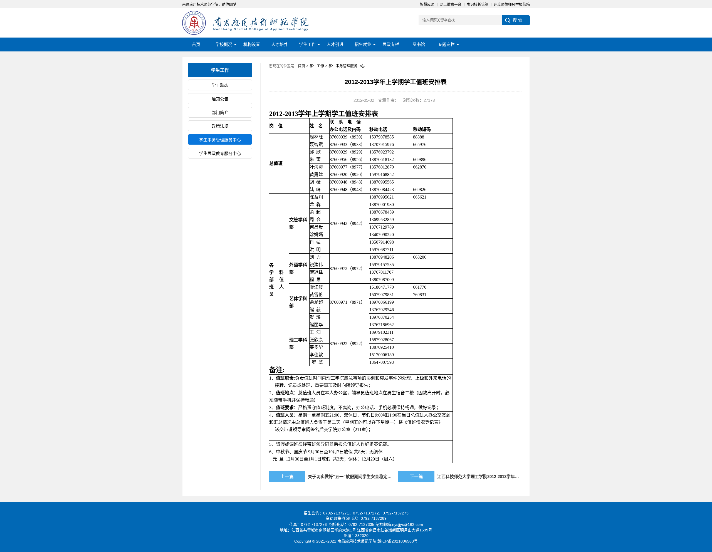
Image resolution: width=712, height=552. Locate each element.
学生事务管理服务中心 (220, 139)
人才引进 (335, 44)
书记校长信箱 (477, 4)
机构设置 (251, 44)
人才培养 (279, 44)
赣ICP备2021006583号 (397, 541)
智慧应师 (427, 4)
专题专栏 (446, 44)
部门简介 (220, 112)
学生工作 (307, 44)
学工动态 (220, 85)
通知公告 (220, 98)
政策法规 (220, 126)
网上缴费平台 (450, 4)
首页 (196, 44)
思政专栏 (390, 44)
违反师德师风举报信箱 (512, 4)
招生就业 (363, 44)
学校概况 (224, 44)
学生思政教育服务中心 (220, 153)
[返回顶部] (706, 491)
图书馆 (418, 44)
